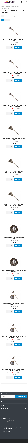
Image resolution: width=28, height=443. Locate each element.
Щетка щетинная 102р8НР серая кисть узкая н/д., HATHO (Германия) (14, 106)
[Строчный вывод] (5, 20)
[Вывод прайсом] (8, 20)
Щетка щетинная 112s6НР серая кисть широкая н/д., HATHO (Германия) (14, 172)
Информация (4, 408)
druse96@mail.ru (6, 431)
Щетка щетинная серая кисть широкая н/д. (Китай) (14, 139)
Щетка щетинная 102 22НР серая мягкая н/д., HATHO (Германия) (14, 337)
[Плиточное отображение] (2, 20)
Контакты (3, 412)
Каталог (3, 405)
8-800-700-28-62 (7, 418)
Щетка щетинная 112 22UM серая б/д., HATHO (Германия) (14, 271)
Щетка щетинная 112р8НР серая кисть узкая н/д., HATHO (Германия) (14, 73)
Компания (3, 401)
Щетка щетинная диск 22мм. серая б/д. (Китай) (14, 238)
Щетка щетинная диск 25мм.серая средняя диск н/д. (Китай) (14, 304)
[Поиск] (22, 2)
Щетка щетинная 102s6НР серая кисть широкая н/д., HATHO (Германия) (14, 205)
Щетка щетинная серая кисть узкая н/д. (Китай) (13, 40)
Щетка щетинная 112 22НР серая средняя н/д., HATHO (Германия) (14, 370)
